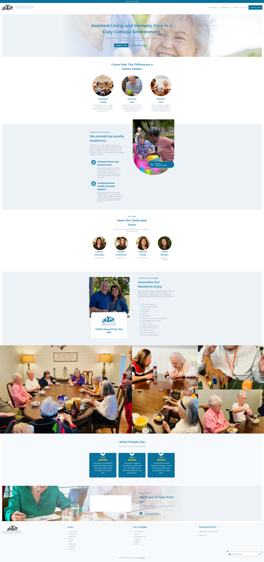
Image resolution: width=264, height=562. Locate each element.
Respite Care (72, 536)
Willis (136, 544)
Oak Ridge (137, 539)
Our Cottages (212, 7)
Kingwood (137, 541)
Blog (70, 541)
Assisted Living (73, 531)
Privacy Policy (141, 558)
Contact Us (243, 7)
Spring (137, 534)
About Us (236, 7)
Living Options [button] (225, 7)
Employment (72, 544)
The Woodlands (139, 531)
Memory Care (73, 534)
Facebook (71, 549)
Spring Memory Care (140, 536)
